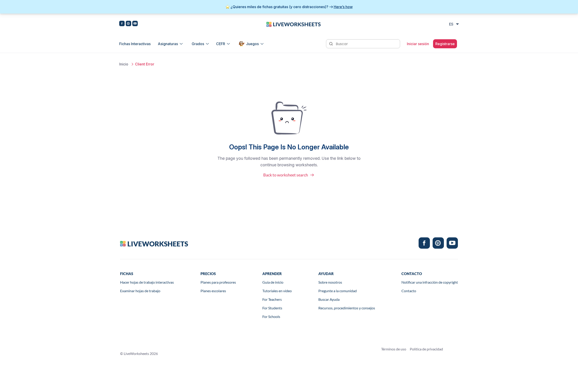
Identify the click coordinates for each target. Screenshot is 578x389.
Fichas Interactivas (135, 44)
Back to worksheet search (285, 174)
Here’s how (343, 7)
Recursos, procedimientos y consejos (346, 308)
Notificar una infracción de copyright (429, 282)
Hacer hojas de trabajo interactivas (147, 282)
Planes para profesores (218, 282)
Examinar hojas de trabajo (140, 291)
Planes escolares (213, 291)
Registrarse (445, 44)
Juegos (252, 44)
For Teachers (272, 299)
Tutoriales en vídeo (277, 291)
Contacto (408, 291)
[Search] (331, 43)
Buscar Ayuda (329, 299)
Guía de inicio (272, 282)
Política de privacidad (426, 349)
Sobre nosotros (330, 282)
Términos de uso (393, 349)
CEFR (220, 44)
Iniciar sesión (418, 44)
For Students (272, 308)
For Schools (271, 316)
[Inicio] (293, 24)
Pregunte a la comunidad (337, 291)
